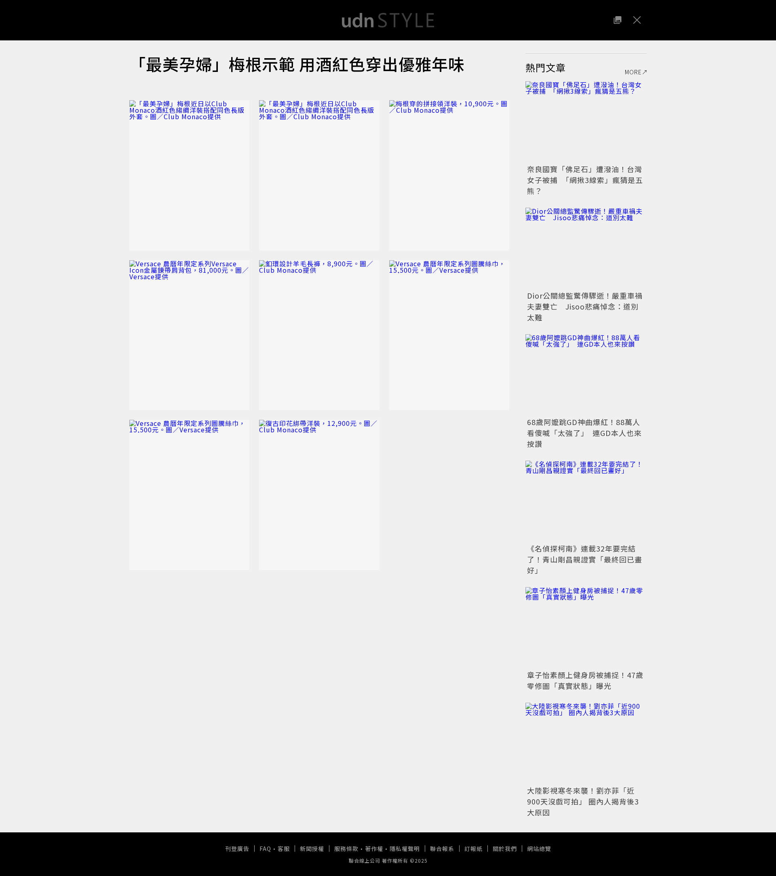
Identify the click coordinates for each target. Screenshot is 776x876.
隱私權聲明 (405, 848)
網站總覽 (539, 848)
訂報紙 (473, 848)
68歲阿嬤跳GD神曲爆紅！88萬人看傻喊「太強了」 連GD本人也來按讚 (584, 433)
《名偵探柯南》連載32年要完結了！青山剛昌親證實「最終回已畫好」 (584, 559)
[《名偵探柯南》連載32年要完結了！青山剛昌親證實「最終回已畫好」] (586, 501)
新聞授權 (312, 848)
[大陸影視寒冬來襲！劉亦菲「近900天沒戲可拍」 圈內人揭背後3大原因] (586, 743)
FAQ (265, 848)
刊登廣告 (237, 848)
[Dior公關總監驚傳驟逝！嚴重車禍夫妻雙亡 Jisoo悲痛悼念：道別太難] (586, 248)
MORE (633, 72)
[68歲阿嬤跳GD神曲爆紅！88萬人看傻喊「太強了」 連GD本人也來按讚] (586, 374)
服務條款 (346, 848)
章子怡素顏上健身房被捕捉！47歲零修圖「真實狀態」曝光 (585, 680)
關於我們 (505, 848)
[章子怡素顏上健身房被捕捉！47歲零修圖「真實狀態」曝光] (586, 627)
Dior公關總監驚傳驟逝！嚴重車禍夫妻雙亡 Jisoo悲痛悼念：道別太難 (585, 306)
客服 (284, 848)
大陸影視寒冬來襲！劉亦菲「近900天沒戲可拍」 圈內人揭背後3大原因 (583, 801)
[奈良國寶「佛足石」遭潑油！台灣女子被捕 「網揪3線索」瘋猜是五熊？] (586, 121)
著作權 (374, 848)
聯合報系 (442, 848)
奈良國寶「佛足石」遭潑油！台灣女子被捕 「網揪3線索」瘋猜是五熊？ (585, 180)
